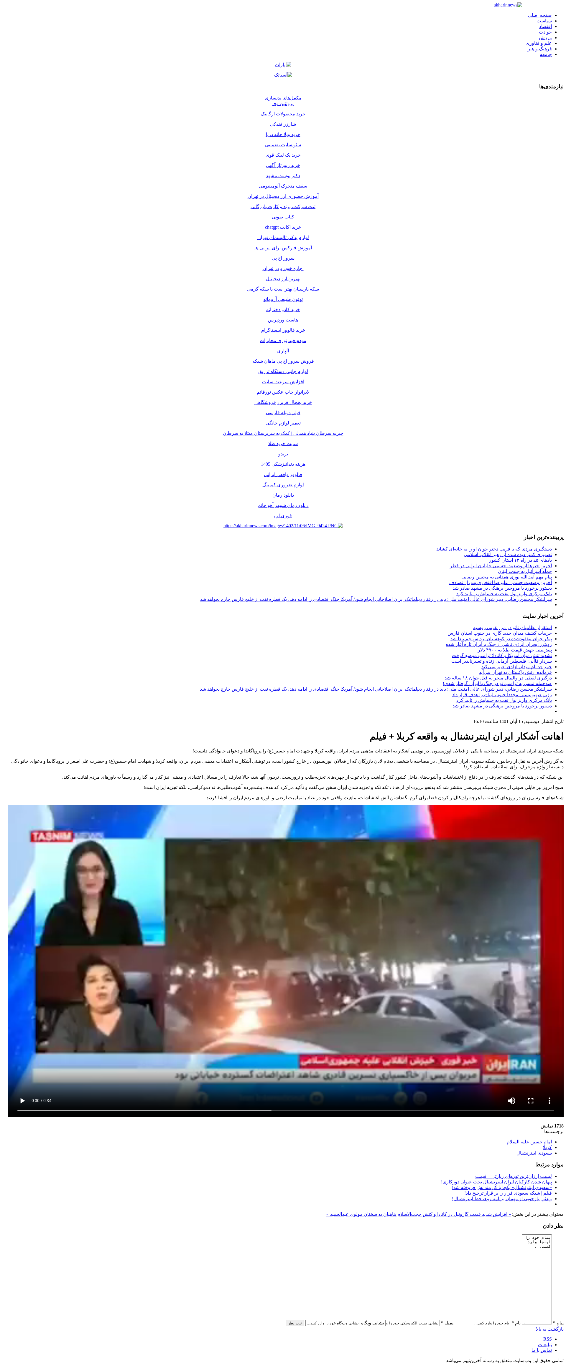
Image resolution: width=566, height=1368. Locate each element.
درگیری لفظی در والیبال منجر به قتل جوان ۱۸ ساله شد (498, 677)
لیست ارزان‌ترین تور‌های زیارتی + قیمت (513, 1176)
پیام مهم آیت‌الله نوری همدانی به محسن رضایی (506, 576)
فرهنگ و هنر (540, 48)
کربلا (547, 1147)
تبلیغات (545, 1344)
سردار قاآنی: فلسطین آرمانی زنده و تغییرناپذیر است (501, 661)
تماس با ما (542, 1350)
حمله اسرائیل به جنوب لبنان (525, 571)
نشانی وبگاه (372, 1322)
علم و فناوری (539, 43)
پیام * (558, 1322)
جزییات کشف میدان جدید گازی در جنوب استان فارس (499, 633)
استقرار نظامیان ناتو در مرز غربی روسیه (512, 627)
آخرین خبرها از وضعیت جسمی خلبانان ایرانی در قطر (501, 565)
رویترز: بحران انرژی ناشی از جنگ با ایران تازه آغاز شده (499, 644)
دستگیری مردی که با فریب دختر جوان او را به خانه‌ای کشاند (494, 548)
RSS (547, 1339)
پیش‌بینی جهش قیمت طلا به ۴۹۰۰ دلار (515, 649)
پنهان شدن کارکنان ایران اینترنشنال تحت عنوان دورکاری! (496, 1181)
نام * (516, 1322)
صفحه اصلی (540, 15)
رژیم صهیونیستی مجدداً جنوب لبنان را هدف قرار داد (502, 694)
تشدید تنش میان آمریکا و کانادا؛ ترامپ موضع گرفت (502, 655)
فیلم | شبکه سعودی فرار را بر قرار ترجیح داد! (508, 1192)
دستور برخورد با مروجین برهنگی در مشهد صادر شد (502, 588)
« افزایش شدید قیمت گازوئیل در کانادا (473, 1214)
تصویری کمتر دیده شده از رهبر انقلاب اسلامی (508, 554)
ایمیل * (448, 1322)
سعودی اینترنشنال (534, 1152)
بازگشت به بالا (550, 1328)
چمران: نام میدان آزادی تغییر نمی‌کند (516, 666)
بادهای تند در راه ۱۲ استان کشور (520, 560)
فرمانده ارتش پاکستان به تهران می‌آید (515, 672)
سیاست (544, 20)
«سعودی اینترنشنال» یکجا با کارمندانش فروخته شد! (502, 1187)
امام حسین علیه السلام (529, 1141)
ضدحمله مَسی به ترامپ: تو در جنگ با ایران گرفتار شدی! (497, 683)
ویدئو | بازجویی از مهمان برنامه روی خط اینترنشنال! (502, 1198)
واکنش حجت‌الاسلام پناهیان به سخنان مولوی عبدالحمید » (381, 1214)
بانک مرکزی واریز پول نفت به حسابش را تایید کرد (504, 593)
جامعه (546, 54)
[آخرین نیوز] (508, 4)
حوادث (545, 31)
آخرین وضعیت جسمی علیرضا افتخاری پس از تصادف (500, 582)
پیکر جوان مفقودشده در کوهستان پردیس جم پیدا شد (501, 638)
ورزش (545, 37)
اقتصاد (545, 26)
